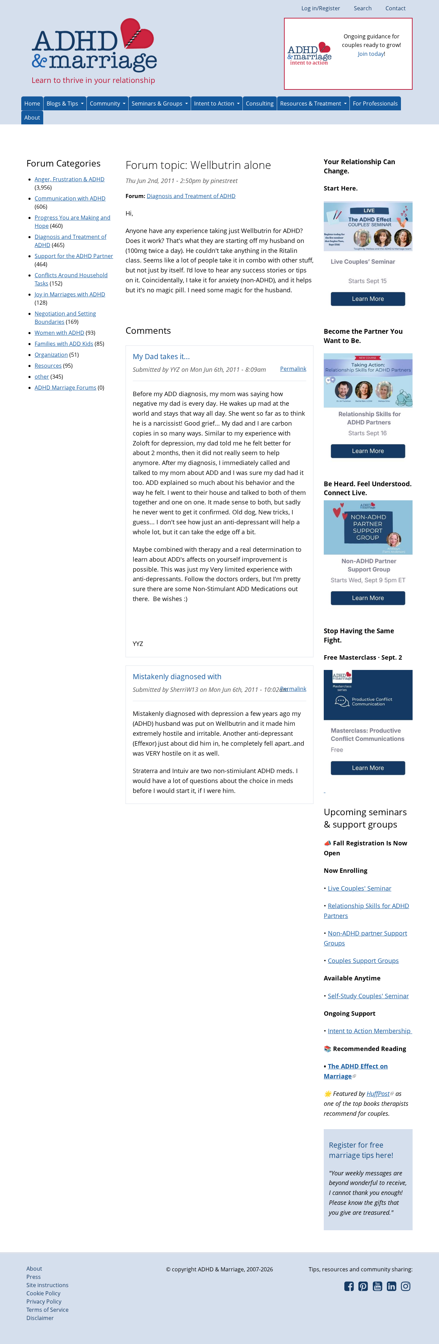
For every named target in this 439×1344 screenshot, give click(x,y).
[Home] (94, 46)
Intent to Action (214, 103)
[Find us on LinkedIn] (391, 1288)
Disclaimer (40, 1318)
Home (32, 103)
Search (363, 8)
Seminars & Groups (157, 103)
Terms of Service (47, 1310)
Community (105, 103)
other (42, 376)
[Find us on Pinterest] (363, 1288)
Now (381, 65)
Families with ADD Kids (64, 343)
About (32, 117)
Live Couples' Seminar (359, 888)
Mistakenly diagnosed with (177, 676)
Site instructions (47, 1285)
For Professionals (375, 103)
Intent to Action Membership (370, 1031)
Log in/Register (320, 8)
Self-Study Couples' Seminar (368, 996)
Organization (51, 354)
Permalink (293, 368)
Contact (395, 8)
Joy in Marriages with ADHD (70, 294)
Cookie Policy (43, 1293)
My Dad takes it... (161, 356)
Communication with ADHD (70, 198)
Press (33, 1277)
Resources (48, 365)
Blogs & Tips (62, 103)
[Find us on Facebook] (349, 1288)
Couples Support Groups (363, 960)
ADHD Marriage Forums (65, 387)
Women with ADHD (59, 333)
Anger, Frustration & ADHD (70, 179)
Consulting (260, 103)
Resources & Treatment (310, 103)
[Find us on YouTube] (377, 1288)
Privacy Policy (43, 1301)
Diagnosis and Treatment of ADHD (191, 196)
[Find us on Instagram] (406, 1288)
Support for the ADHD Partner (74, 256)
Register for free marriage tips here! (361, 1150)
